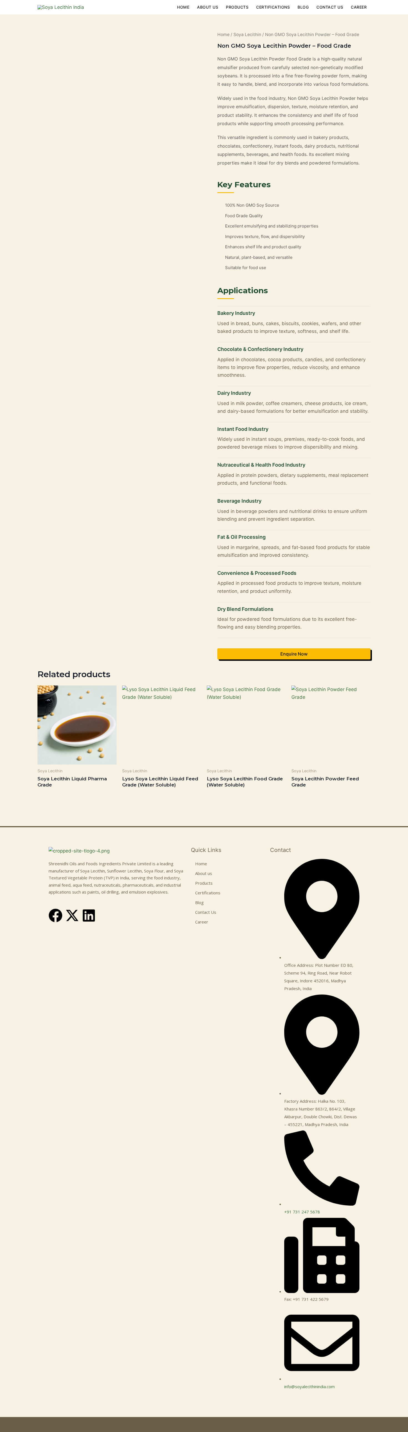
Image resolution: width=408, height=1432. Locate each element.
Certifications (273, 7)
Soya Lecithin (247, 34)
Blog (303, 7)
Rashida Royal (278, 1423)
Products (237, 7)
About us (207, 7)
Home (183, 7)
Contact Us (329, 7)
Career (359, 7)
